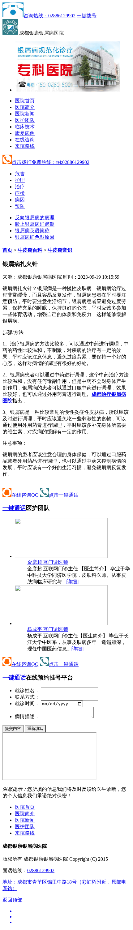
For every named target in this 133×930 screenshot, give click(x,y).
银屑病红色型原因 (34, 237)
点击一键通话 (64, 495)
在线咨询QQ (25, 495)
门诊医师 (47, 562)
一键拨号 (87, 15)
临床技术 (25, 126)
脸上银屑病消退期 (34, 224)
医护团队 (25, 120)
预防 (20, 206)
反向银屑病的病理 (34, 217)
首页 (7, 250)
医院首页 (25, 100)
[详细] (72, 581)
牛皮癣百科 (30, 250)
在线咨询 (25, 139)
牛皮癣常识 (60, 250)
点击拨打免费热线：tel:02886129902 (50, 162)
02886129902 (40, 870)
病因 (20, 199)
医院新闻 (25, 113)
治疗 (20, 186)
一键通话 (14, 508)
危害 (20, 173)
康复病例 (25, 133)
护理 (20, 180)
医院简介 (25, 107)
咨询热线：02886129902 (49, 15)
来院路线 (25, 146)
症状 (20, 193)
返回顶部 (12, 899)
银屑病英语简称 (32, 230)
